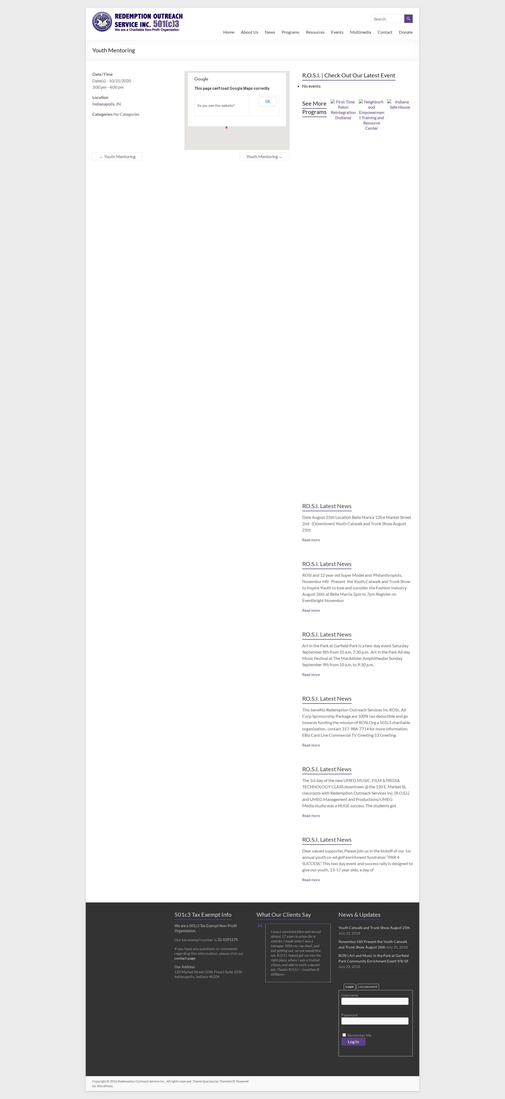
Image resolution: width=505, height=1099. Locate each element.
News (270, 31)
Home (228, 31)
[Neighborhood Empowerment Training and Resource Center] (371, 101)
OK (267, 101)
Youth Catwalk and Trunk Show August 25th (374, 927)
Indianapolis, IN (106, 103)
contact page (184, 958)
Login (350, 986)
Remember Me (359, 1035)
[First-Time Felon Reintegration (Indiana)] (343, 101)
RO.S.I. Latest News (327, 505)
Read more (311, 540)
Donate (406, 31)
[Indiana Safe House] (400, 101)
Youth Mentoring (117, 156)
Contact (385, 31)
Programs (290, 31)
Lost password (367, 986)
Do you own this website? (216, 106)
